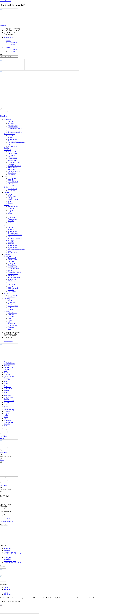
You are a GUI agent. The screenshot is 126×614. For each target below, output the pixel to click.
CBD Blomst (12, 178)
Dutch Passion (12, 159)
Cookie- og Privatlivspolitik (12, 554)
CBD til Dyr (12, 185)
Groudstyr (7, 205)
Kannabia (11, 164)
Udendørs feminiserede (15, 128)
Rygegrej (10, 198)
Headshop (7, 192)
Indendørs (11, 123)
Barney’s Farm (12, 153)
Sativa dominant (13, 127)
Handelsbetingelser (10, 552)
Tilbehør (10, 203)
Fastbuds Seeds (12, 160)
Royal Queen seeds (14, 171)
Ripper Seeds (12, 169)
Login (6, 587)
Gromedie (11, 208)
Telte (9, 222)
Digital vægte (12, 196)
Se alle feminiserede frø (15, 132)
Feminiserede (8, 119)
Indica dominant (13, 125)
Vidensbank (7, 550)
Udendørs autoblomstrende (16, 143)
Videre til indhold (5, 1)
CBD (9, 130)
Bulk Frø (7, 148)
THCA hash (11, 190)
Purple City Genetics (14, 166)
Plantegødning (12, 219)
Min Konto (7, 589)
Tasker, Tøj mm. (13, 199)
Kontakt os (7, 548)
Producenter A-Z (9, 367)
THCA (6, 187)
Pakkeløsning (12, 217)
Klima (10, 214)
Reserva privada (13, 167)
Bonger (10, 194)
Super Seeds (12, 173)
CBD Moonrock (13, 182)
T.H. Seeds (11, 174)
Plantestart (11, 221)
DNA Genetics (12, 157)
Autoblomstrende (9, 134)
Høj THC (11, 121)
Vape (9, 201)
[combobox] (9, 57)
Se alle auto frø (12, 146)
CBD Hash (11, 180)
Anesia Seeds (12, 151)
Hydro (10, 212)
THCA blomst (12, 189)
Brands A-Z (7, 150)
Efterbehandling (13, 206)
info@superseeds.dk (6, 521)
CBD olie (11, 183)
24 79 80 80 (5, 518)
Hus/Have (11, 210)
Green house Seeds (14, 162)
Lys (9, 215)
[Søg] (1, 458)
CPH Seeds (11, 155)
